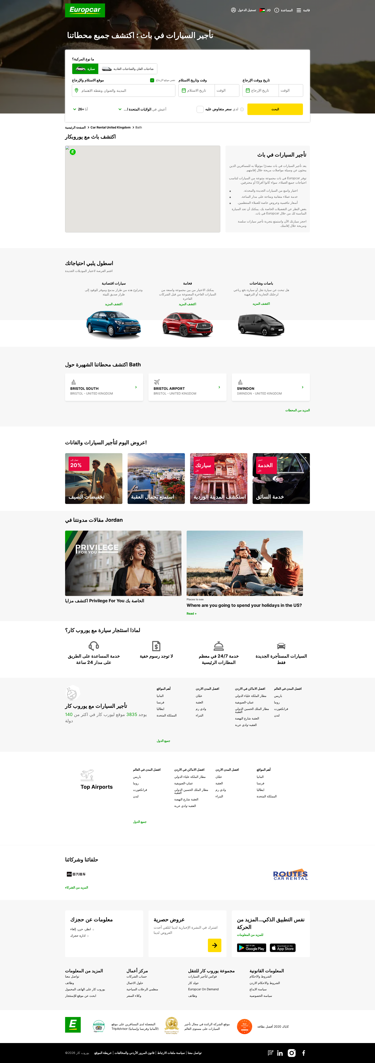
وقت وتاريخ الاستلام (193, 80)
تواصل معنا (195, 1053)
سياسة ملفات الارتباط (171, 1053)
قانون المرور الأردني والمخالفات (135, 1053)
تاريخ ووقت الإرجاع (256, 80)
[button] (72, 152)
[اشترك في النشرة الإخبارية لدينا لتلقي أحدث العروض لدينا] (214, 945)
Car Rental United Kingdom (110, 127)
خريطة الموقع (103, 1053)
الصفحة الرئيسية (75, 127)
